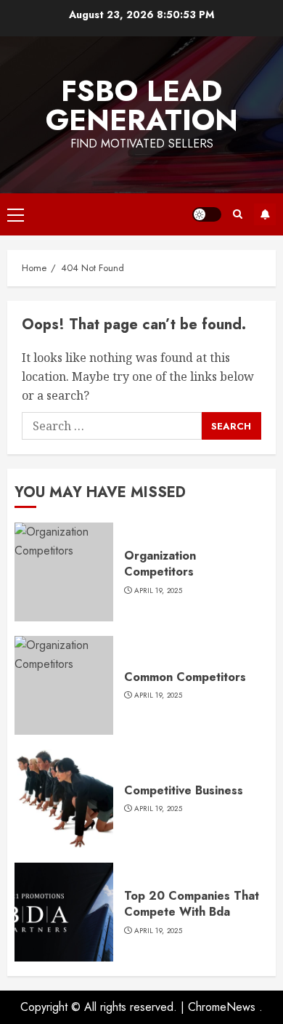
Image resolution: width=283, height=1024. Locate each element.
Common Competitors (185, 677)
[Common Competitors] (64, 685)
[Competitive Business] (64, 798)
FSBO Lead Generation (142, 105)
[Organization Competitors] (64, 572)
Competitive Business (183, 790)
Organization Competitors (160, 563)
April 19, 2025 (158, 591)
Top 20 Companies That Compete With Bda (191, 903)
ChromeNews (221, 1007)
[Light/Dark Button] (206, 214)
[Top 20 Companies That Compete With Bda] (64, 912)
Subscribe (265, 214)
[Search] (238, 214)
